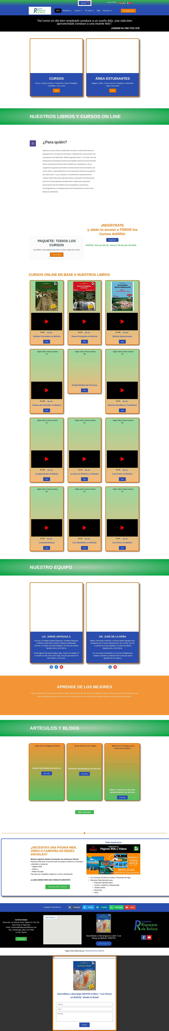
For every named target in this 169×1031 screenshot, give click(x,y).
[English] (122, 3)
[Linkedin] (56, 667)
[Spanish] (120, 3)
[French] (128, 3)
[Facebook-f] (51, 667)
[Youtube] (61, 667)
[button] (47, 322)
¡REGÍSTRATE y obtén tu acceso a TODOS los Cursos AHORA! (112, 229)
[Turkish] (130, 3)
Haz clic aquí (57, 254)
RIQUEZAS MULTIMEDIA (94, 951)
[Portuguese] (125, 3)
